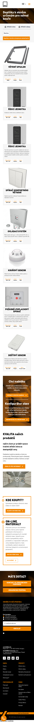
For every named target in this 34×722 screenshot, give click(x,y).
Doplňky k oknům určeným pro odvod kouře (16, 38)
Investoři (5, 694)
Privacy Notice (22, 702)
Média (4, 669)
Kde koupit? (6, 677)
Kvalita (4, 666)
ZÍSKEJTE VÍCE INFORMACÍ (12, 466)
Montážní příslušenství (24, 672)
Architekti (5, 691)
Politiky (22, 633)
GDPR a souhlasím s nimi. (12, 634)
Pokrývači (5, 685)
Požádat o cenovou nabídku (15, 395)
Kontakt (20, 705)
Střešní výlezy (25, 27)
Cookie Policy (21, 699)
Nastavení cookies (6, 721)
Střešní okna (11, 27)
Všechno (6, 33)
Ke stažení (21, 689)
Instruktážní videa (23, 696)
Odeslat (17, 628)
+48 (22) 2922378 (7, 653)
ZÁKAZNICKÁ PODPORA (17, 590)
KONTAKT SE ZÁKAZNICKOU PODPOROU (17, 583)
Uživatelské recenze (8, 675)
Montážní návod (7, 672)
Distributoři (6, 688)
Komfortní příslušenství (24, 675)
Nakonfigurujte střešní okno (15, 419)
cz (23, 4)
